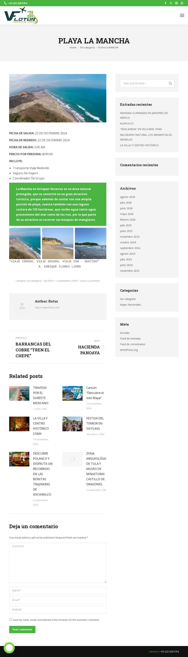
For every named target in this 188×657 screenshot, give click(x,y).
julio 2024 (126, 259)
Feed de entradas (130, 338)
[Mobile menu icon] (182, 15)
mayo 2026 (126, 214)
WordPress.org (129, 350)
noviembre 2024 (129, 236)
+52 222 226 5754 (17, 3)
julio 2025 (126, 225)
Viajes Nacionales (130, 304)
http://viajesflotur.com (47, 307)
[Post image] (19, 393)
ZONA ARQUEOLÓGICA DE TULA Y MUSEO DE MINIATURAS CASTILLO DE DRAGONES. (97, 468)
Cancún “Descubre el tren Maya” (95, 393)
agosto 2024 (127, 253)
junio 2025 (126, 231)
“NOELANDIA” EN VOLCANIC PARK (141, 129)
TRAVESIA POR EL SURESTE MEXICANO (40, 395)
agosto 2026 (127, 197)
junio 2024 (126, 265)
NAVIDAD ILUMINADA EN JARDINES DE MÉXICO (144, 115)
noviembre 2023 (129, 270)
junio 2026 (126, 208)
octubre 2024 (128, 242)
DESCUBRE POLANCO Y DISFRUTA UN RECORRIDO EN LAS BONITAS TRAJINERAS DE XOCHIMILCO (43, 474)
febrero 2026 (127, 219)
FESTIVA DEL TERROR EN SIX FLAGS (95, 423)
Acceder (125, 333)
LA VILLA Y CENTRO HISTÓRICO (139, 145)
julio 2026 (126, 202)
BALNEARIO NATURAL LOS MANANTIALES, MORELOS (146, 137)
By (49, 280)
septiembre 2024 (130, 248)
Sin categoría (34, 280)
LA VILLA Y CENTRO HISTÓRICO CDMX (41, 426)
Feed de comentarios (132, 344)
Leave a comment (90, 280)
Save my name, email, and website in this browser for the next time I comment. (56, 619)
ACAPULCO (127, 123)
